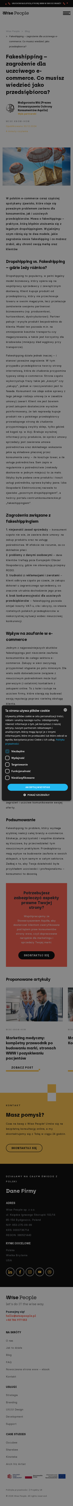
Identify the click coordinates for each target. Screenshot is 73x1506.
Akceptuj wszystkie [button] (37, 787)
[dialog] (36, 753)
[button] (36, 794)
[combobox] (65, 710)
